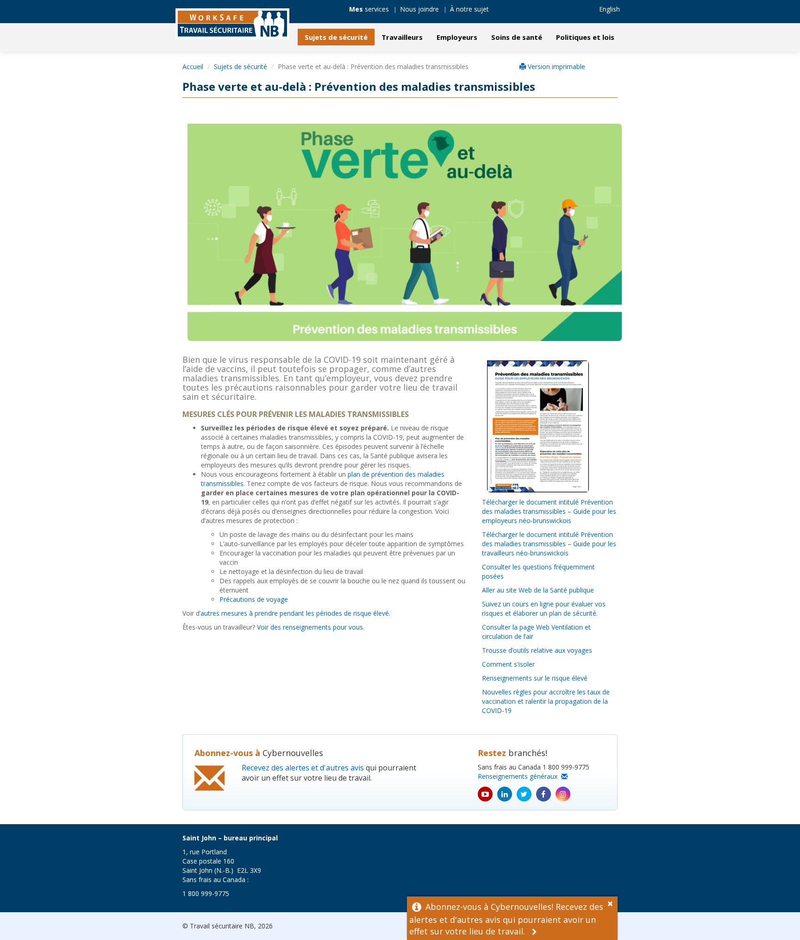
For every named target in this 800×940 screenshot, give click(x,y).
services (369, 9)
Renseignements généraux (519, 776)
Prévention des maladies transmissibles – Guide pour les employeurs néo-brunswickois (549, 511)
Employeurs (457, 37)
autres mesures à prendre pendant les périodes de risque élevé (294, 613)
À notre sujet (469, 9)
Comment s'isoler (508, 664)
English (609, 9)
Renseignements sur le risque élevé (535, 678)
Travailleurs (402, 37)
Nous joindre (419, 9)
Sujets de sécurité (336, 37)
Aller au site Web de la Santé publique (538, 590)
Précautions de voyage (253, 599)
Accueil (192, 66)
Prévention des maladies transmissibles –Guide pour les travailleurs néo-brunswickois (549, 543)
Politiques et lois (585, 37)
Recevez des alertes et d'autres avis (303, 768)
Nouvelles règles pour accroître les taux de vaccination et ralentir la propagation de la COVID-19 (546, 701)
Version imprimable (555, 66)
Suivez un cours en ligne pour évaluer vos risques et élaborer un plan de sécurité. (544, 608)
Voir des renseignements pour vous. (310, 627)
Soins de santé (516, 37)
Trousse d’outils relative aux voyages (537, 650)
